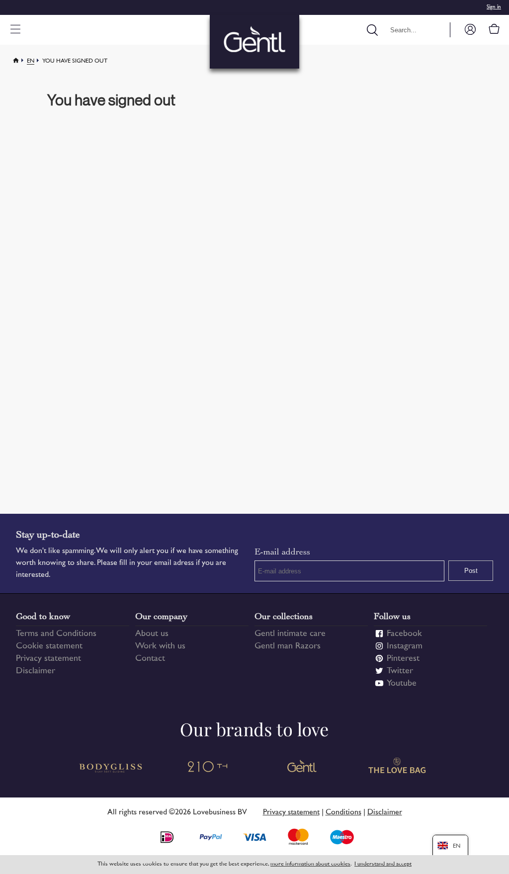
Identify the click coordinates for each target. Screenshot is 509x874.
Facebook (404, 634)
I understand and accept (383, 864)
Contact (150, 659)
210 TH (206, 768)
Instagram (405, 646)
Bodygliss (111, 768)
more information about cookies (310, 864)
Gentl (302, 768)
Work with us (160, 646)
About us (152, 634)
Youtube (402, 684)
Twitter (400, 671)
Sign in (494, 7)
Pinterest (403, 659)
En (30, 61)
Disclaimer (35, 671)
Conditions (343, 812)
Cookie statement (49, 646)
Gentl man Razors (287, 646)
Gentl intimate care (290, 634)
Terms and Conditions (56, 634)
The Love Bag (397, 768)
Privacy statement (48, 659)
